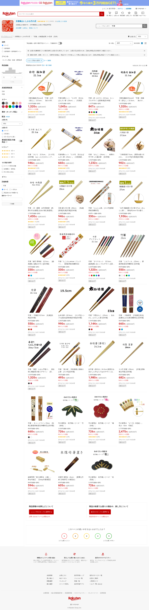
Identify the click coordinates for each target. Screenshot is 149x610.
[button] (140, 9)
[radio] (2, 45)
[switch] (20, 141)
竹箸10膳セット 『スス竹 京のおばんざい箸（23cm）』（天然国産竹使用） (70, 100)
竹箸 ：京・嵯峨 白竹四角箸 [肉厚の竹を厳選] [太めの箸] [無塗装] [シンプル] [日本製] (40, 210)
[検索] (102, 14)
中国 (3, 94)
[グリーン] (10, 106)
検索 (12, 82)
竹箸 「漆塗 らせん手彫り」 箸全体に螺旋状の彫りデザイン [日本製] (41, 371)
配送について (33, 28)
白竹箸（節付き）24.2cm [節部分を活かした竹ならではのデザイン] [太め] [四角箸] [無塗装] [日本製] (101, 371)
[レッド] (6, 106)
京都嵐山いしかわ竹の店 (26, 21)
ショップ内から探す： (104, 26)
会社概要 (18, 28)
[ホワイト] (10, 103)
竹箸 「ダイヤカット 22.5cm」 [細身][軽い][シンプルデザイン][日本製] (102, 263)
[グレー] (6, 103)
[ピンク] (20, 103)
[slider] (2, 73)
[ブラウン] (13, 103)
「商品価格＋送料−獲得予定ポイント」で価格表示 (41, 43)
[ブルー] (13, 106)
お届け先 (4, 120)
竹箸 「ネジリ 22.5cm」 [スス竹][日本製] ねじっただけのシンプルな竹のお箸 (41, 157)
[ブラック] (3, 103)
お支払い (25, 28)
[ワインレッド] (3, 106)
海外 (8, 117)
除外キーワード (7, 195)
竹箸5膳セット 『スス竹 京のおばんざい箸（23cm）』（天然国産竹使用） (71, 157)
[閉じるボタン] (144, 51)
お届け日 (4, 127)
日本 (3, 91)
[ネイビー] (16, 106)
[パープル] (20, 106)
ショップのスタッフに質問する (41, 512)
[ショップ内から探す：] (144, 26)
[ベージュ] (16, 103)
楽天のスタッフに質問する (100, 512)
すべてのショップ (6, 36)
